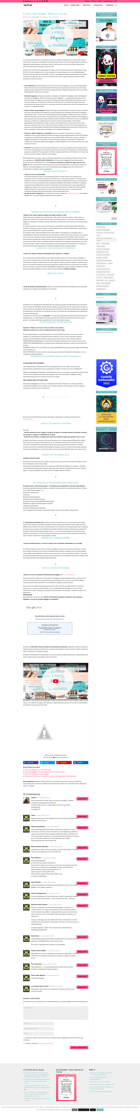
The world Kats (36, 964)
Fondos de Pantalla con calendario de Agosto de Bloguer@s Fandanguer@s (50, 776)
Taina (33, 815)
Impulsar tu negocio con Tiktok (99, 1082)
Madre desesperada (38, 826)
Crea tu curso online (109, 232)
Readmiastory (27, 419)
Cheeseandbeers (61, 538)
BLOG (115, 1)
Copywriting (100, 232)
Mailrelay (110, 263)
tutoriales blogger (101, 289)
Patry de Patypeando (38, 893)
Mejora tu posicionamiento (103, 269)
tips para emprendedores (103, 286)
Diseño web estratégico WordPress (101, 1073)
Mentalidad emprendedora (103, 272)
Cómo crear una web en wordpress (101, 1091)
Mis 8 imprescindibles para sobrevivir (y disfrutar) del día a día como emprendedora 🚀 (37, 1087)
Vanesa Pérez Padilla (38, 950)
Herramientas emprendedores (104, 260)
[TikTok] (40, 1)
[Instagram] (47, 1)
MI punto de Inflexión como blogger (37, 774)
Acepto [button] (74, 1109)
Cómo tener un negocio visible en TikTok (102, 1084)
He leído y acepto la (39, 1043)
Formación (98, 5)
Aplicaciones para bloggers (103, 229)
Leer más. (100, 1109)
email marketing (101, 246)
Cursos (98, 235)
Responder (82, 799)
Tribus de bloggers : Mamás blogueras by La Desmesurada (45, 772)
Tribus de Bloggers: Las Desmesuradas (38, 770)
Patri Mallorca (36, 858)
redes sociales (100, 280)
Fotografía (99, 257)
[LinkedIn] (42, 1)
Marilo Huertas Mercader (39, 846)
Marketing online (101, 266)
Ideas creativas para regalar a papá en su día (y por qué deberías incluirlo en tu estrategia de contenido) (36, 1094)
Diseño (98, 243)
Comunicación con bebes (66, 212)
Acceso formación (108, 1)
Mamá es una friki (61, 424)
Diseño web (74, 5)
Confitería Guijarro (73, 193)
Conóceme (94, 1)
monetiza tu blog (101, 274)
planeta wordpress (108, 277)
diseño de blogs (105, 243)
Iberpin (60, 273)
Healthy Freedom (65, 248)
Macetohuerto (59, 171)
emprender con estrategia (103, 249)
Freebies (105, 257)
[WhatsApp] (37, 1)
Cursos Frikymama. (68, 574)
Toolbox (100, 1)
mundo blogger (44, 17)
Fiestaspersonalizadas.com (63, 483)
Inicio (66, 5)
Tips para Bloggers (105, 283)
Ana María (28, 17)
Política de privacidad (45, 1043)
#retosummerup (101, 227)
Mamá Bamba (36, 882)
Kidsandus (74, 356)
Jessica (33, 797)
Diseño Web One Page (99, 1075)
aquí (42, 490)
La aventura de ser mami (39, 986)
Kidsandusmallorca (57, 356)
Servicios (86, 5)
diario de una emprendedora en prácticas (104, 239)
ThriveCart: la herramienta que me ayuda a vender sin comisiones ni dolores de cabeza (37, 1081)
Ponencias (110, 5)
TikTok (98, 283)
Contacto (87, 1)
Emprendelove (64, 322)
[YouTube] (44, 1)
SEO (106, 280)
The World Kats (61, 455)
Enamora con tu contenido (103, 254)
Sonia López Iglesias (38, 975)
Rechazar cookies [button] (83, 1109)
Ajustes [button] (93, 1109)
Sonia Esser (35, 936)
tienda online (112, 280)
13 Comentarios (54, 17)
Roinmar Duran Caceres (39, 904)
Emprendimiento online (102, 252)
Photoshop (99, 277)
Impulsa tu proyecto (102, 263)
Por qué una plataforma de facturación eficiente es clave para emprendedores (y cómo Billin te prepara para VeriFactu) (36, 1075)
